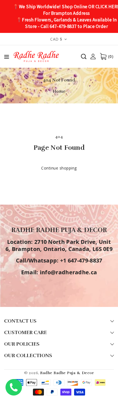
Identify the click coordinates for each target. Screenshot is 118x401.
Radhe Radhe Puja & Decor (67, 373)
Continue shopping (59, 168)
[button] (6, 57)
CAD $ (56, 39)
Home (59, 91)
